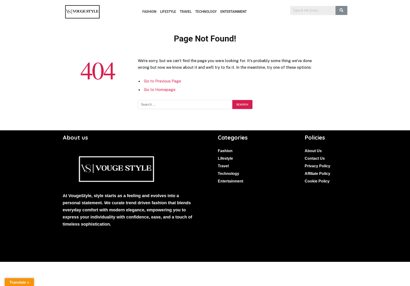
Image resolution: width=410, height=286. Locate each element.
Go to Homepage (159, 89)
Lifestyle (168, 12)
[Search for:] (185, 104)
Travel (185, 12)
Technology (206, 12)
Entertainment (233, 12)
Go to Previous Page (162, 81)
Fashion (149, 12)
